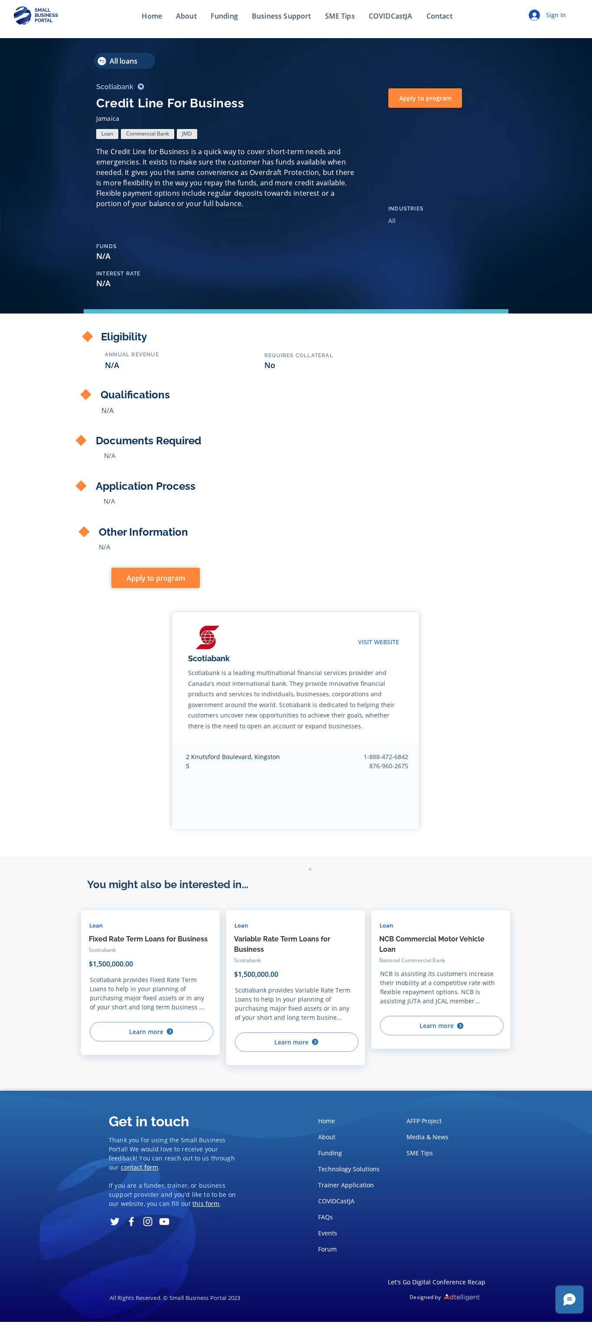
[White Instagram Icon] (148, 1221)
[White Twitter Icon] (115, 1221)
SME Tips (420, 1153)
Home (326, 1121)
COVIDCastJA (336, 1201)
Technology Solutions (346, 1169)
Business (212, 1140)
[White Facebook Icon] (131, 1221)
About (326, 1137)
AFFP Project (424, 1121)
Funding (330, 1153)
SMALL (42, 10)
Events (327, 1233)
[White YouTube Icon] (164, 1221)
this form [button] (205, 1203)
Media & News (428, 1137)
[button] (439, 16)
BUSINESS (46, 15)
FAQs (325, 1217)
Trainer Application (346, 1185)
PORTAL (43, 20)
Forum (327, 1249)
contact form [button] (140, 1167)
